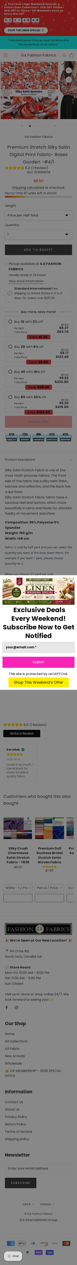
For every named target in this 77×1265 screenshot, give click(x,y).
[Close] (71, 581)
